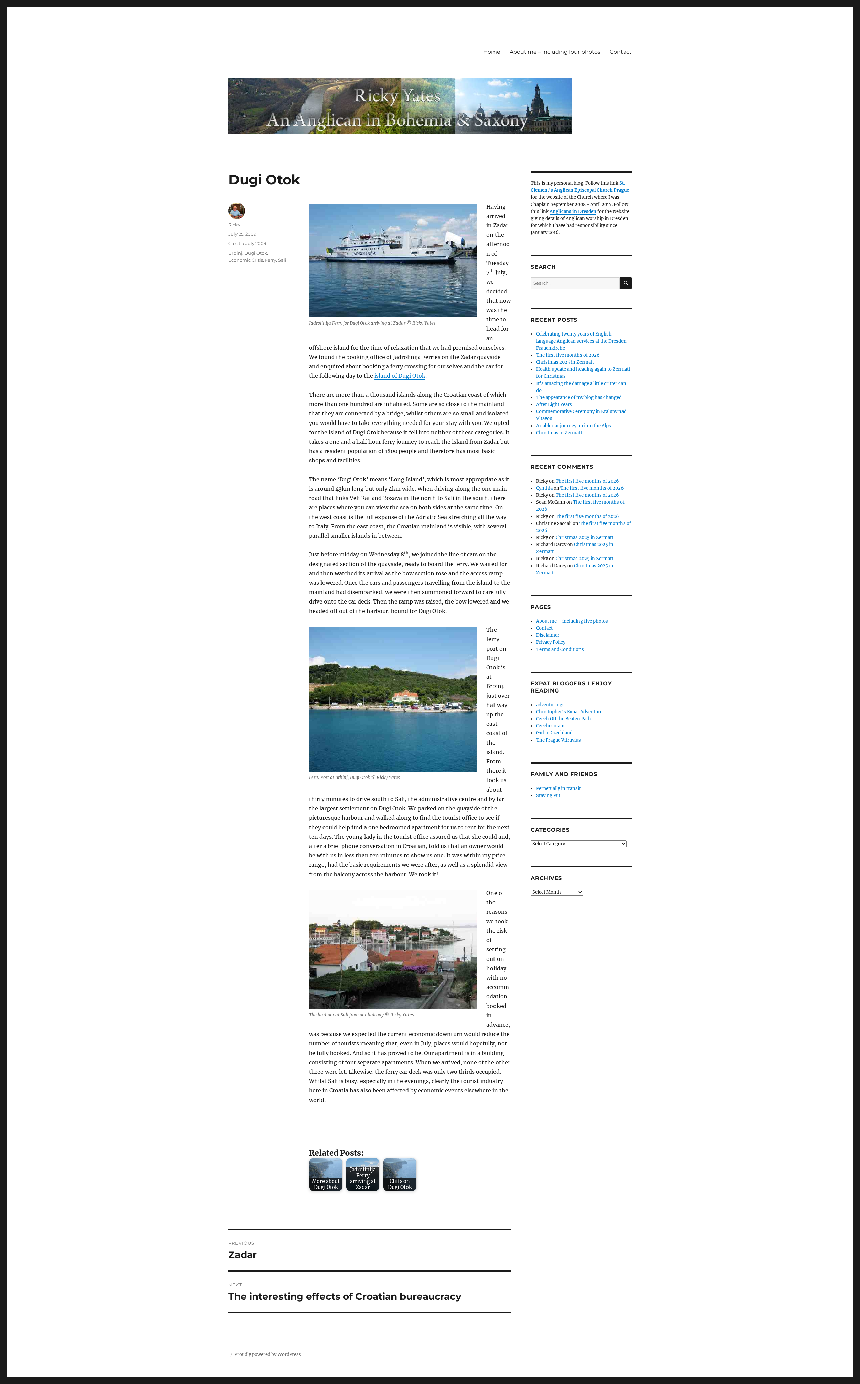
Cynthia (544, 488)
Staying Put (548, 795)
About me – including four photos (555, 52)
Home (491, 52)
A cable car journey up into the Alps (573, 426)
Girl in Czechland (554, 733)
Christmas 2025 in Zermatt (565, 362)
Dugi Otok (255, 253)
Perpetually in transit (558, 788)
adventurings (550, 705)
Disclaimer (547, 635)
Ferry (270, 260)
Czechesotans (551, 726)
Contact (621, 52)
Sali (282, 260)
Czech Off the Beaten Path (563, 719)
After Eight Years (554, 404)
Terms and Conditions (560, 649)
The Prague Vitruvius (558, 740)
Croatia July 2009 (247, 243)
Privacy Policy (550, 642)
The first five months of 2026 (568, 355)
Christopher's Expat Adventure (569, 712)
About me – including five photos (572, 621)
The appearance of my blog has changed (579, 397)
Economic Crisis (245, 260)
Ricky (234, 224)
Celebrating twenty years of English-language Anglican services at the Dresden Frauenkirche (581, 341)
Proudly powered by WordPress (267, 1354)
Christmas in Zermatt (559, 433)
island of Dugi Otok (399, 375)
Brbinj (235, 253)
